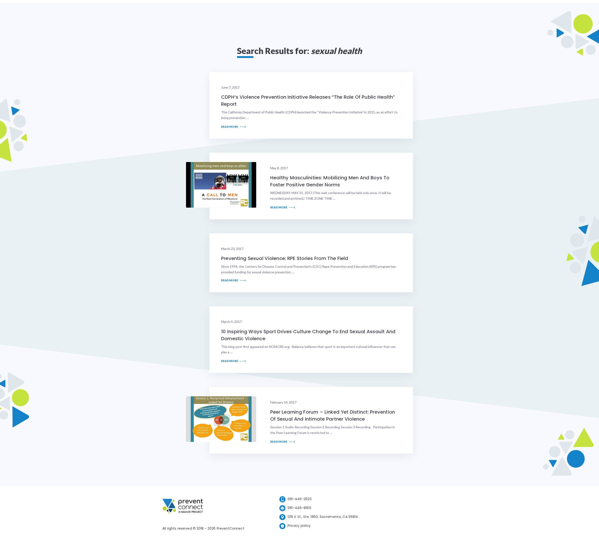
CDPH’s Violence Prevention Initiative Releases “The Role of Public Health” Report (308, 100)
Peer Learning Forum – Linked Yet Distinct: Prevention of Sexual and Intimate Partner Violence (332, 415)
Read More (230, 126)
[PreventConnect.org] (201, 507)
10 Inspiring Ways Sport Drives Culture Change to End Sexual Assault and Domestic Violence (308, 335)
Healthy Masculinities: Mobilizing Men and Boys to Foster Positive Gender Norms (329, 181)
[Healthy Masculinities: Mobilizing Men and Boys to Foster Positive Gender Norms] (221, 185)
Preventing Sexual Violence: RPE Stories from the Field (284, 258)
